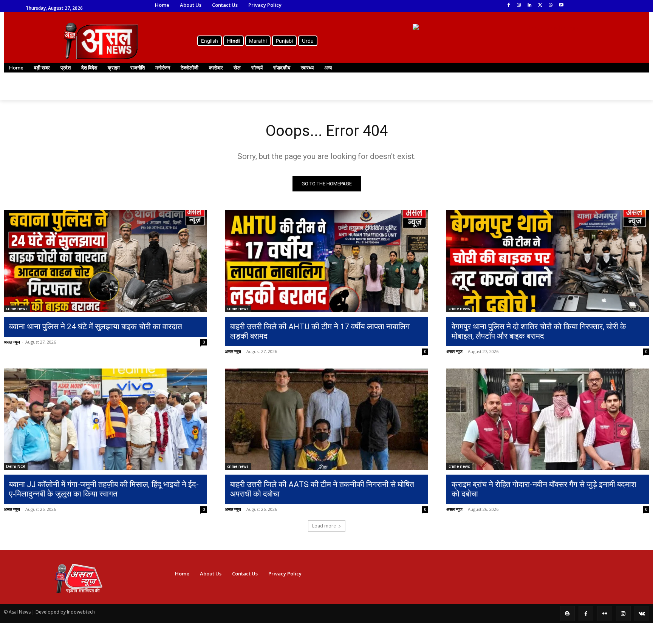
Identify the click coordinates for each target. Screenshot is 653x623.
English (209, 41)
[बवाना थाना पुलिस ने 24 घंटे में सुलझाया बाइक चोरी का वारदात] (105, 261)
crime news (17, 308)
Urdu (308, 41)
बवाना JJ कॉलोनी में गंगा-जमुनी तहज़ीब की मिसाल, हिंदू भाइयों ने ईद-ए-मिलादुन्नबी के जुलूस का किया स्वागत (104, 489)
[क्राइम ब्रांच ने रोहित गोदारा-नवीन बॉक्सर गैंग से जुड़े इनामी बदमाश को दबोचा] (547, 419)
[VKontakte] (641, 613)
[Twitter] (540, 5)
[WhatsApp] (550, 5)
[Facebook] (508, 5)
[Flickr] (604, 613)
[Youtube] (561, 5)
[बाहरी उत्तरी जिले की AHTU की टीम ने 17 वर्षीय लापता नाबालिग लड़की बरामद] (326, 261)
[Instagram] (519, 5)
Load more (324, 526)
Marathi (258, 41)
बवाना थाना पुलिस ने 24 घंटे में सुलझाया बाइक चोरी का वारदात (95, 326)
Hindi (233, 41)
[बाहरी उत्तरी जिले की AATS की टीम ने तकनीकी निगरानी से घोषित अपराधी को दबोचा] (326, 419)
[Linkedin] (529, 5)
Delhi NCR (15, 466)
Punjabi (284, 41)
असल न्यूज (12, 342)
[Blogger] (567, 613)
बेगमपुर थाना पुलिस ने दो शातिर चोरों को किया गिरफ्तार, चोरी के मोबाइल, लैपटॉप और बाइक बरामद (539, 331)
